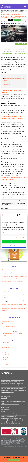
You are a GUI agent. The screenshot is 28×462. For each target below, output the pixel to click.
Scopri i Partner (3, 397)
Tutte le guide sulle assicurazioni (9, 326)
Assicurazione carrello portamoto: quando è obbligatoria (14, 300)
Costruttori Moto (9, 421)
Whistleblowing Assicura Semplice (19, 401)
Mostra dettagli (20, 237)
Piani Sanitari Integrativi (5, 383)
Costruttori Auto (3, 421)
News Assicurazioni (5, 17)
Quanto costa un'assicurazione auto (10, 323)
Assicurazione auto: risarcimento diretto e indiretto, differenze (21, 202)
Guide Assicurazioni (13, 414)
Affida (8, 455)
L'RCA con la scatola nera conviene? (10, 318)
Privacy (24, 386)
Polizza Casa (3, 405)
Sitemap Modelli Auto (16, 421)
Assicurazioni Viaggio (15, 405)
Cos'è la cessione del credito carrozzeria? (13, 76)
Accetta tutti (14, 241)
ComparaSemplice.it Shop (5, 390)
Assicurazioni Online (4, 381)
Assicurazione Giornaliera (5, 414)
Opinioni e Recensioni (18, 388)
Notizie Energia (5, 342)
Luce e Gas (8, 379)
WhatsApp (18, 19)
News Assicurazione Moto (20, 16)
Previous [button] (2, 49)
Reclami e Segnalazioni (14, 390)
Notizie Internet (5, 347)
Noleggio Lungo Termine (12, 381)
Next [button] (25, 49)
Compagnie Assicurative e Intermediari (7, 418)
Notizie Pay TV (5, 357)
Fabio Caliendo (5, 16)
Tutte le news (5, 364)
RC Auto (4, 352)
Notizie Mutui (5, 359)
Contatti (2, 386)
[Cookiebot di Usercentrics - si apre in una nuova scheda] (17, 215)
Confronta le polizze (14, 460)
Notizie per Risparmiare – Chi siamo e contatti (12, 333)
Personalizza (13, 245)
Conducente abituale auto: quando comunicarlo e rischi (14, 304)
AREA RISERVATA (6, 2)
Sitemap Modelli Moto (4, 423)
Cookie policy (3, 388)
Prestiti (14, 379)
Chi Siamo (21, 383)
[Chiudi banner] (25, 215)
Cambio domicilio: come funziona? (9, 278)
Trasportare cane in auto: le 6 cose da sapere (12, 289)
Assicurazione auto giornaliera (8, 321)
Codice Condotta (20, 386)
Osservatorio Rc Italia (4, 416)
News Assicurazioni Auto (15, 17)
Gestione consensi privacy (10, 388)
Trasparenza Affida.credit (19, 454)
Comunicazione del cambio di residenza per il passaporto (14, 276)
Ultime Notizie (5, 362)
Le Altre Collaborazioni (5, 407)
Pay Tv (18, 381)
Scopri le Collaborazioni (5, 409)
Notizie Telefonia (5, 354)
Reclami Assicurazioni (10, 401)
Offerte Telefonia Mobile (20, 379)
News (19, 390)
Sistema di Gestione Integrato (14, 383)
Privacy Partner (14, 386)
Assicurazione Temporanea (21, 414)
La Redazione (5, 335)
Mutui (12, 379)
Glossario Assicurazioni (12, 416)
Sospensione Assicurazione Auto (14, 423)
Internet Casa (3, 379)
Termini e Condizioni (8, 386)
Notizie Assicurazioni (6, 349)
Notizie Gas (4, 345)
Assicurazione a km (17, 418)
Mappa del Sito (23, 390)
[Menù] (25, 6)
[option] (7, 50)
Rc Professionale (9, 405)
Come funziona (3, 401)
